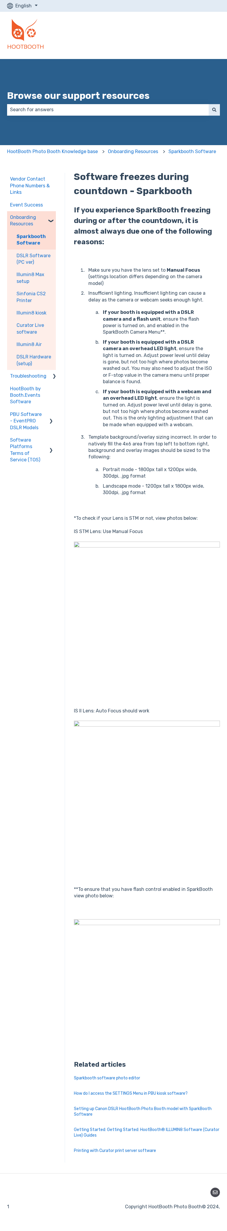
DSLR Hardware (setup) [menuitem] (34, 360)
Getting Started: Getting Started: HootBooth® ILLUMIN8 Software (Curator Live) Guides (146, 1132)
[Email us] (215, 1192)
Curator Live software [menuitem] (30, 328)
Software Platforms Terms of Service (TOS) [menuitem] (25, 450)
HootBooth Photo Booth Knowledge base (52, 151)
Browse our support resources (78, 95)
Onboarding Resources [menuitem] (23, 220)
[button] (51, 218)
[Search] (214, 109)
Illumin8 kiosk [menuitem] (31, 313)
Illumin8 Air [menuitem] (29, 344)
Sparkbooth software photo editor (107, 1078)
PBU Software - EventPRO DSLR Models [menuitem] (26, 421)
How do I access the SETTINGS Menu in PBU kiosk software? (131, 1093)
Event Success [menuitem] (26, 205)
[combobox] (108, 109)
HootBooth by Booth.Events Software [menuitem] (25, 395)
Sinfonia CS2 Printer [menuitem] (31, 297)
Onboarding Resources (133, 151)
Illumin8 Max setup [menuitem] (30, 278)
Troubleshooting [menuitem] (28, 376)
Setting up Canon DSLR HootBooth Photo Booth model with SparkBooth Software (143, 1111)
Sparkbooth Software (192, 151)
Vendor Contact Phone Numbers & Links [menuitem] (30, 185)
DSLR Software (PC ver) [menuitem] (34, 259)
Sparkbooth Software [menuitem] (31, 240)
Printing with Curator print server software (115, 1150)
